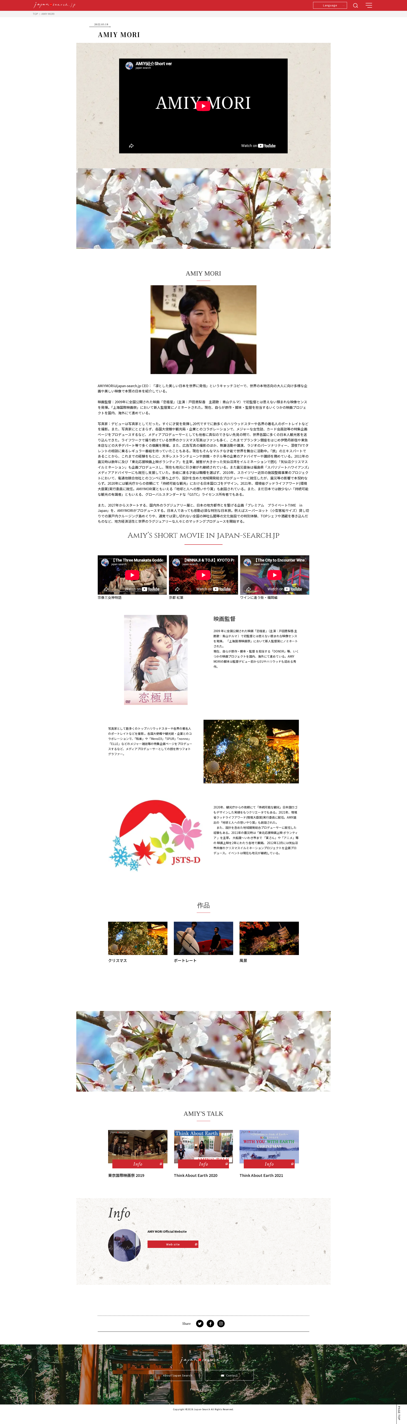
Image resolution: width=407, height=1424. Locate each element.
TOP (35, 14)
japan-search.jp (129, 385)
